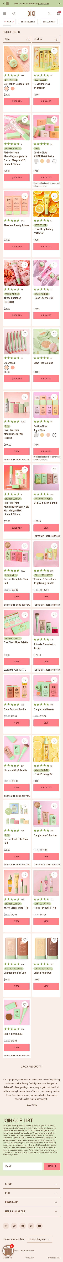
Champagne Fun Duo (15, 972)
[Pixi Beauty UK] (31, 13)
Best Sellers (28, 21)
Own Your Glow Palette (16, 642)
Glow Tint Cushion (43, 362)
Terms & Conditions (53, 1258)
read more (31, 1104)
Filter (7, 39)
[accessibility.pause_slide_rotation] (7, 3)
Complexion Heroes (43, 709)
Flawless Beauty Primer (16, 225)
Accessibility (7, 1258)
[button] (31, 1183)
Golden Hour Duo (42, 972)
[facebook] (22, 1226)
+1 (55, 161)
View (16, 451)
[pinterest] (31, 1226)
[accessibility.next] (59, 3)
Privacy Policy (29, 1258)
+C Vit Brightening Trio (16, 907)
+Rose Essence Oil (43, 298)
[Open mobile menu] (5, 14)
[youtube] (39, 1226)
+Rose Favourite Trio (44, 907)
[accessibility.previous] (4, 3)
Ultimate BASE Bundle (15, 770)
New (9, 21)
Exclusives (49, 21)
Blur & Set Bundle (13, 1034)
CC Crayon (9, 362)
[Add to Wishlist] (25, 51)
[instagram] (6, 1226)
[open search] (14, 14)
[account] (49, 14)
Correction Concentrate (16, 83)
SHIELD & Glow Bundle (45, 502)
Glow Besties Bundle (15, 709)
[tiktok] (14, 1226)
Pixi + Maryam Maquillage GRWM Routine (13, 434)
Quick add (17, 101)
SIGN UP (52, 1166)
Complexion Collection (45, 835)
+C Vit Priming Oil (42, 774)
